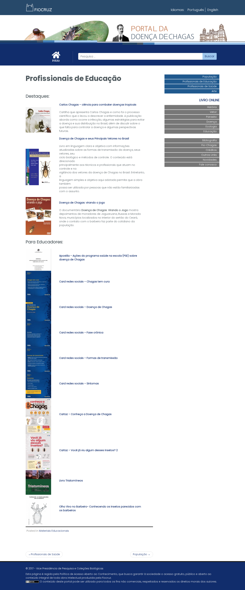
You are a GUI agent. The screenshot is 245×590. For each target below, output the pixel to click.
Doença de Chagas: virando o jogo (82, 202)
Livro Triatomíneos (71, 480)
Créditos (211, 150)
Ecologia (211, 126)
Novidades (210, 159)
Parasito (211, 117)
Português (195, 10)
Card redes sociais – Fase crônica (81, 332)
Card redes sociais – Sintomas (79, 383)
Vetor (213, 112)
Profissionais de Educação (200, 81)
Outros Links (209, 155)
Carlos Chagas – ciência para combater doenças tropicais (97, 104)
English (212, 10)
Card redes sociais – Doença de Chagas (85, 307)
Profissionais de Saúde (45, 554)
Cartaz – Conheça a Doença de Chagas (85, 414)
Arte (214, 91)
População (140, 554)
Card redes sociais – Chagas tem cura (84, 281)
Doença (211, 121)
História (212, 107)
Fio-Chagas (209, 145)
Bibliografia (209, 140)
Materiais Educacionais (54, 531)
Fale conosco (208, 164)
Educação (210, 131)
